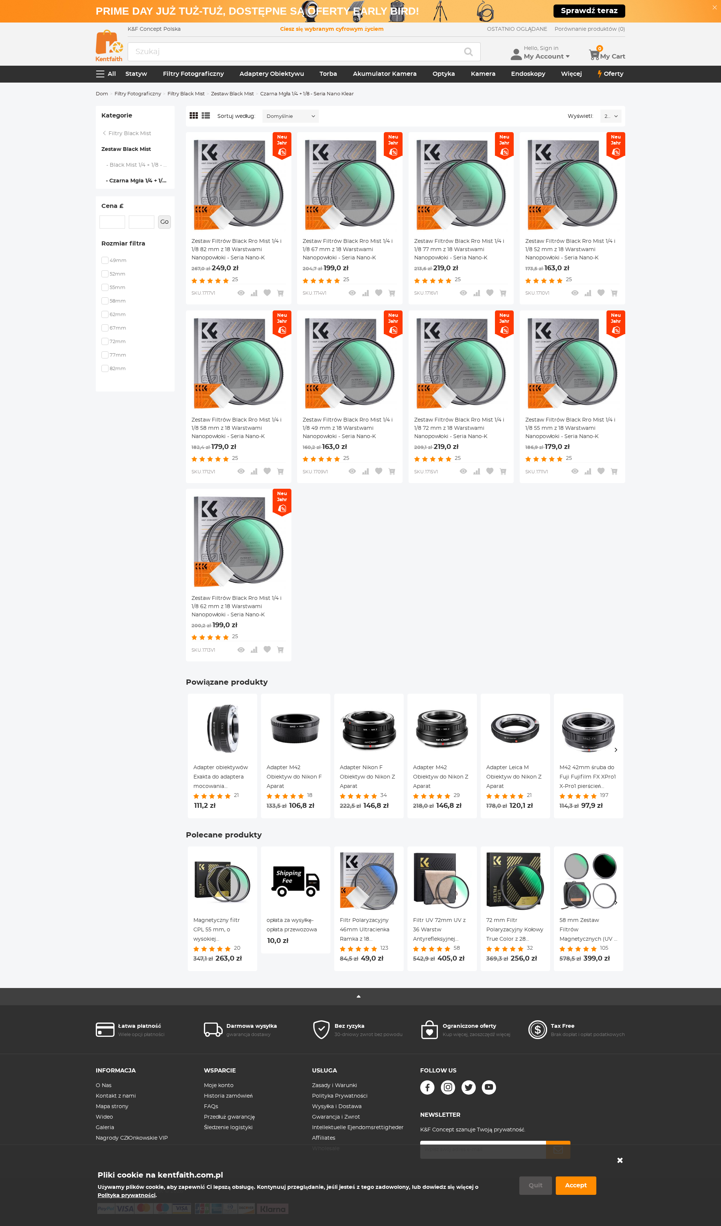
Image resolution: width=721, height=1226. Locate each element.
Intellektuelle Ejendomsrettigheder (358, 1127)
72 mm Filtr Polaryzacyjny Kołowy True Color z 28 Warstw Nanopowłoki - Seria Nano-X (514, 931)
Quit (536, 1185)
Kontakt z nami (116, 1096)
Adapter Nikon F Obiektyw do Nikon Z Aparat (367, 777)
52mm (117, 274)
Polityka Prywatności (340, 1096)
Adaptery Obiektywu (272, 74)
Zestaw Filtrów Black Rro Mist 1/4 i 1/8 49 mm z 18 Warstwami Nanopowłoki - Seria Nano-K (348, 428)
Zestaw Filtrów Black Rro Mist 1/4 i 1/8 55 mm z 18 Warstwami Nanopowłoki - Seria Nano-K (570, 428)
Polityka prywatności (126, 1195)
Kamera (483, 74)
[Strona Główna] (109, 45)
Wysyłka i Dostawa (337, 1106)
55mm (117, 287)
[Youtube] (489, 1087)
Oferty (613, 74)
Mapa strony (112, 1106)
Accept (576, 1185)
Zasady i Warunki (334, 1085)
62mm (118, 314)
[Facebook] (427, 1087)
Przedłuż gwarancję (229, 1117)
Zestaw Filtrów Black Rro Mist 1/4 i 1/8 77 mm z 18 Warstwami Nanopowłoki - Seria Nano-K (459, 250)
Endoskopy (528, 74)
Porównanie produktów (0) (590, 29)
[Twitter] (469, 1087)
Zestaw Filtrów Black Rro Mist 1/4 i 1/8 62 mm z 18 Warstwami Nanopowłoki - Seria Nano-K (237, 607)
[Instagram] (448, 1087)
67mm (118, 328)
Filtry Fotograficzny (193, 74)
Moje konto (219, 1085)
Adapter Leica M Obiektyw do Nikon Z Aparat (514, 777)
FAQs (211, 1106)
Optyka (444, 74)
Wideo (104, 1117)
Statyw (136, 74)
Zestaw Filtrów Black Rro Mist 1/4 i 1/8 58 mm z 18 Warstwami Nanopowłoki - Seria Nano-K (237, 428)
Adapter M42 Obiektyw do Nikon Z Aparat (440, 777)
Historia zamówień (228, 1096)
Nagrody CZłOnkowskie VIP (132, 1138)
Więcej (571, 74)
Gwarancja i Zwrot (336, 1117)
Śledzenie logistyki (228, 1127)
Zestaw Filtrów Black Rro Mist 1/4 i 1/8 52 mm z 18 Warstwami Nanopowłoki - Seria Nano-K (570, 250)
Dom (102, 94)
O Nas (104, 1085)
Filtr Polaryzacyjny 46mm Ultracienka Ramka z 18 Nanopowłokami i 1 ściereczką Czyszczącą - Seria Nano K (369, 931)
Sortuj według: (236, 116)
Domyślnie (280, 116)
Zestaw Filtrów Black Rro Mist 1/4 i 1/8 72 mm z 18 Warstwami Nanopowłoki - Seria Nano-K (459, 428)
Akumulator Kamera (385, 74)
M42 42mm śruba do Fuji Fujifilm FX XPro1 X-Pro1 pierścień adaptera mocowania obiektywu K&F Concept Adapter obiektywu (588, 778)
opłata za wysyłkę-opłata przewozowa (292, 925)
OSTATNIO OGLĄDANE (517, 29)
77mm (118, 355)
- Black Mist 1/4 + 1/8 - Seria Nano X (138, 165)
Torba (328, 74)
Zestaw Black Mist (232, 94)
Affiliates (323, 1138)
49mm (118, 260)
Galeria (105, 1127)
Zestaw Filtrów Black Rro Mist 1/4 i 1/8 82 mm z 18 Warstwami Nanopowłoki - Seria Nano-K (237, 250)
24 (607, 116)
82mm (118, 368)
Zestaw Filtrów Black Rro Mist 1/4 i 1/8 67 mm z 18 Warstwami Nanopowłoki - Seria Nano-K (348, 250)
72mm (118, 341)
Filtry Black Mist (186, 94)
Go (164, 222)
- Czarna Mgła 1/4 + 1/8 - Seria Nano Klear (138, 181)
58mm (118, 301)
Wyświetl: (580, 116)
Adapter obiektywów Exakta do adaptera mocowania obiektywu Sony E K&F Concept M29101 (220, 778)
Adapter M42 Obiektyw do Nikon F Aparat (294, 777)
